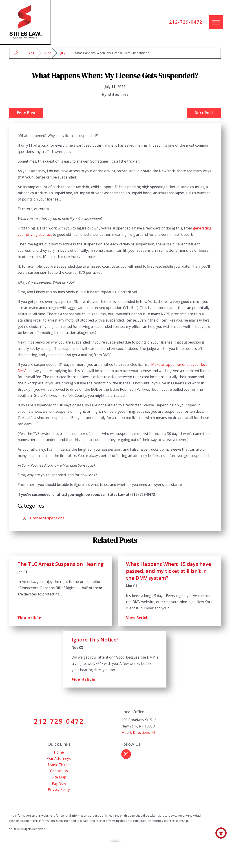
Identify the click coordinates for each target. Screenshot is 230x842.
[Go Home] (16, 53)
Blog (31, 53)
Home (59, 752)
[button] (221, 833)
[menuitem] (59, 752)
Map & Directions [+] (138, 732)
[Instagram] (126, 754)
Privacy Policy (59, 789)
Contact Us (59, 771)
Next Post (204, 112)
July (62, 53)
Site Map (59, 777)
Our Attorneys (59, 758)
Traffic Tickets (59, 765)
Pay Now (59, 783)
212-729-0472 (185, 22)
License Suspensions (47, 518)
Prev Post (26, 112)
